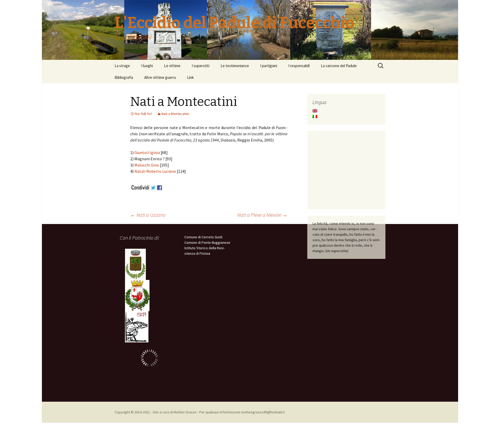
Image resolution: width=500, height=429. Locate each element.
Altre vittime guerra (160, 77)
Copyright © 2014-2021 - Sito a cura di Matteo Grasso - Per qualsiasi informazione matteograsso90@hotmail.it (200, 412)
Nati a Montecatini (175, 113)
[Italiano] (314, 116)
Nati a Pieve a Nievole (262, 215)
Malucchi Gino (146, 165)
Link (190, 77)
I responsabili (299, 65)
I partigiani (268, 65)
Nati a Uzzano (147, 215)
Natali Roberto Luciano (155, 171)
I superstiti (200, 65)
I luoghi (147, 65)
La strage (122, 65)
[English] (314, 110)
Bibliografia (124, 77)
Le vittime (172, 65)
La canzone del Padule (339, 65)
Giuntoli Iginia (147, 152)
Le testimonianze (235, 65)
